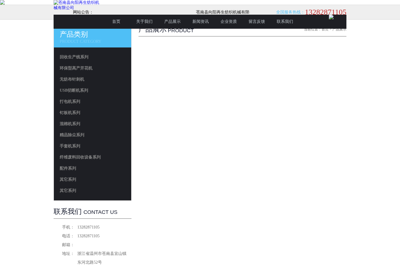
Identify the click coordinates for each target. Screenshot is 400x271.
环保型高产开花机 (76, 68)
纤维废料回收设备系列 (80, 157)
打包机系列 (70, 101)
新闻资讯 (200, 21)
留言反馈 (257, 21)
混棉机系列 (70, 124)
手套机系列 (70, 146)
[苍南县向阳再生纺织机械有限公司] (78, 8)
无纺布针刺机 (72, 79)
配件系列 (68, 168)
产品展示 (172, 21)
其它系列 (68, 179)
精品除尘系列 (72, 135)
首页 (116, 21)
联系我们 (285, 21)
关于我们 (144, 21)
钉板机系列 (70, 112)
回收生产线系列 (74, 57)
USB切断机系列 (74, 90)
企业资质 (228, 21)
